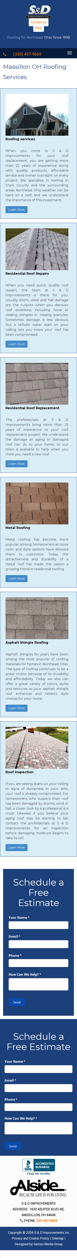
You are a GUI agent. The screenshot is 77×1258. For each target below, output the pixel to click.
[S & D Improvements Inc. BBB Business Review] (38, 1169)
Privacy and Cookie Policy (30, 1238)
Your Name (26, 917)
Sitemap (58, 1238)
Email (21, 936)
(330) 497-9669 (27, 54)
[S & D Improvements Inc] (38, 12)
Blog (38, 28)
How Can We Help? (32, 974)
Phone (22, 955)
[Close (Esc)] (0, 1253)
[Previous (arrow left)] (0, 1257)
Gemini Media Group (48, 1244)
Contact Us (38, 22)
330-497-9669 (46, 1221)
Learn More (16, 209)
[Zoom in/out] (5, 1253)
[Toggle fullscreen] (3, 1253)
